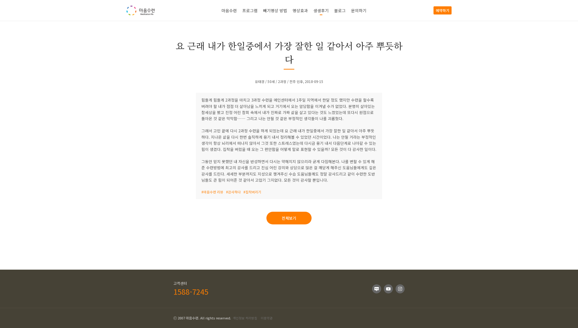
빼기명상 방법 (275, 10)
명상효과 (300, 10)
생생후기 (321, 10)
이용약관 (267, 318)
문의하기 (358, 10)
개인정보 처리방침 (245, 318)
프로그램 (250, 10)
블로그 (340, 10)
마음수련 (229, 10)
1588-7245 (190, 291)
